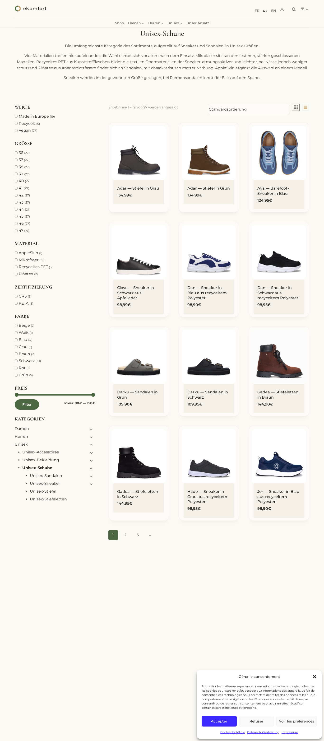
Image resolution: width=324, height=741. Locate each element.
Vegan (25, 130)
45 (21, 216)
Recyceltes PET (33, 267)
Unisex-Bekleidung (40, 460)
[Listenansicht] (305, 107)
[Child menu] (91, 429)
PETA (23, 303)
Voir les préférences (296, 721)
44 (21, 209)
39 (21, 174)
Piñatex (26, 274)
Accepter (219, 721)
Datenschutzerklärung (263, 732)
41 (21, 188)
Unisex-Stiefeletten (48, 499)
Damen (22, 428)
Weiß (24, 332)
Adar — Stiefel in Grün (208, 188)
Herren (21, 436)
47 (21, 230)
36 (21, 152)
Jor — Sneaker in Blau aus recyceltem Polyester (278, 496)
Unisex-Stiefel (43, 491)
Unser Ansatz (197, 23)
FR (257, 11)
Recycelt (27, 123)
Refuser (256, 721)
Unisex (21, 444)
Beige (24, 325)
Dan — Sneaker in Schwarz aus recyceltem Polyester (277, 292)
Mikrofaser (28, 260)
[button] (314, 676)
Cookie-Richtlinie (232, 732)
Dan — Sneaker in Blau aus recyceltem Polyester (207, 292)
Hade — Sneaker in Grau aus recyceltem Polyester (207, 496)
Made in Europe (34, 116)
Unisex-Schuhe (37, 468)
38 (21, 167)
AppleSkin (28, 253)
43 (21, 202)
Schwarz (27, 361)
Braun (24, 354)
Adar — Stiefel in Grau (138, 188)
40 (21, 181)
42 (21, 195)
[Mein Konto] (282, 9)
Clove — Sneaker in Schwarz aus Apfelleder (135, 292)
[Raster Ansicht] (296, 107)
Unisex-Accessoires (40, 452)
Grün (23, 375)
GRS (23, 296)
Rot (22, 368)
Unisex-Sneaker (45, 483)
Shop (119, 23)
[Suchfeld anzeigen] (294, 9)
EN (273, 11)
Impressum (290, 732)
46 (21, 223)
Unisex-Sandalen (46, 475)
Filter (27, 404)
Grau (23, 347)
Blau (23, 339)
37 (21, 160)
